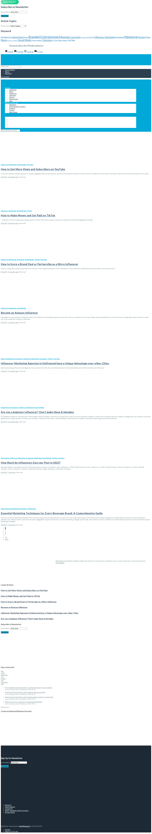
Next (6, 539)
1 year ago (12, 472)
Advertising (18, 37)
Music (148, 37)
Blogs (26, 37)
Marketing (131, 37)
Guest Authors (10, 70)
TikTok (55, 40)
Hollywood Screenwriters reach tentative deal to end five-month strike (29, 697)
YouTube (71, 40)
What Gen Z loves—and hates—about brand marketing (23, 702)
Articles (7, 88)
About (7, 72)
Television (47, 40)
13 (6, 537)
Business (65, 37)
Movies (141, 37)
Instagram (119, 37)
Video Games (62, 40)
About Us (8, 805)
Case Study (75, 37)
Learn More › (60, 563)
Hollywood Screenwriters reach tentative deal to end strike (25, 692)
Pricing (11, 110)
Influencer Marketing (104, 37)
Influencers (13, 93)
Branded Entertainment (44, 37)
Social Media (24, 40)
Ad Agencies (6, 37)
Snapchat (15, 40)
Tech (10, 101)
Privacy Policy (10, 812)
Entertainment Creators (17, 106)
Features (12, 108)
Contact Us (9, 809)
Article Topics (5, 26)
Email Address (5, 12)
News (4, 40)
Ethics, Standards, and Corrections (16, 810)
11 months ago (13, 272)
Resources (10, 40)
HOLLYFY (90, 37)
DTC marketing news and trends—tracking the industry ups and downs (28, 688)
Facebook (84, 37)
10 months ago (13, 177)
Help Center (13, 112)
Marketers (12, 105)
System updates (36, 40)
